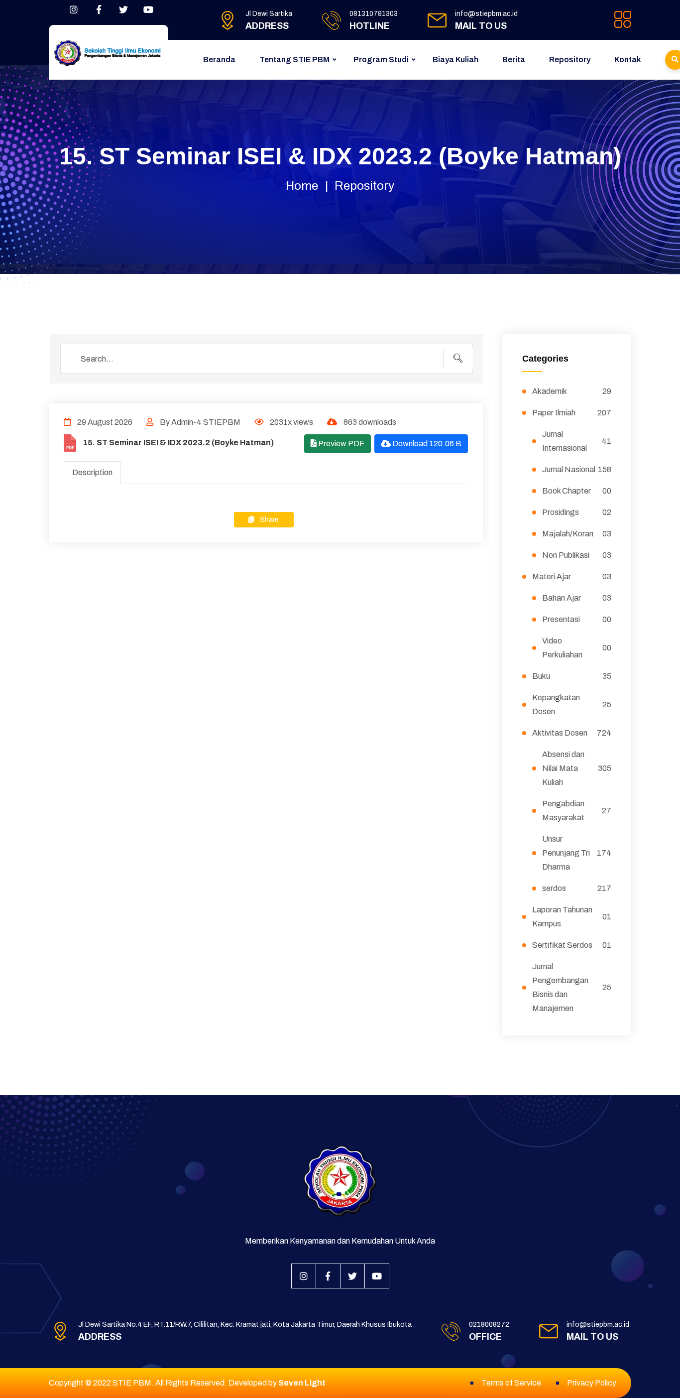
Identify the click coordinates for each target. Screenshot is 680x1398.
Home (302, 185)
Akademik (572, 391)
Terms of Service (511, 1383)
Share (268, 519)
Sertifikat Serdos (572, 945)
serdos (577, 888)
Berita (513, 59)
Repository (569, 59)
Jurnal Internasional (577, 441)
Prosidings (577, 512)
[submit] (458, 359)
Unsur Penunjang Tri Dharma (577, 853)
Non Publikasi (577, 555)
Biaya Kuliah (455, 59)
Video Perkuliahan (577, 647)
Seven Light (302, 1383)
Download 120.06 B (426, 443)
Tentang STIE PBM (294, 59)
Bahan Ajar (577, 598)
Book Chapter (577, 491)
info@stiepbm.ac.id (486, 13)
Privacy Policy (591, 1383)
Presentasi (577, 619)
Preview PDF (340, 443)
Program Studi (381, 59)
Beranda (219, 59)
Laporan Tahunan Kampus (572, 916)
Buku (572, 676)
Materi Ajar (572, 576)
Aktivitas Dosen (572, 733)
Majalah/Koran (577, 533)
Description (92, 472)
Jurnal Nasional (577, 469)
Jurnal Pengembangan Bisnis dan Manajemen (572, 987)
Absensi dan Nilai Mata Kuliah (577, 768)
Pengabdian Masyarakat (577, 810)
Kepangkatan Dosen (572, 704)
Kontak (627, 59)
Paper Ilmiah (572, 412)
